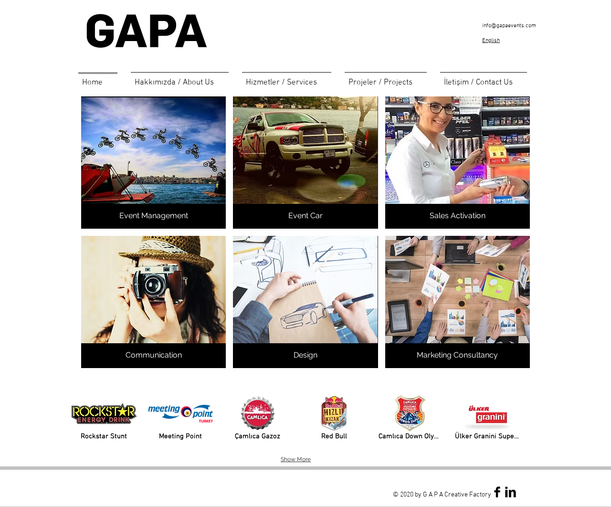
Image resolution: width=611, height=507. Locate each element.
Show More (296, 459)
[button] (286, 78)
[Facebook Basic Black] (497, 491)
